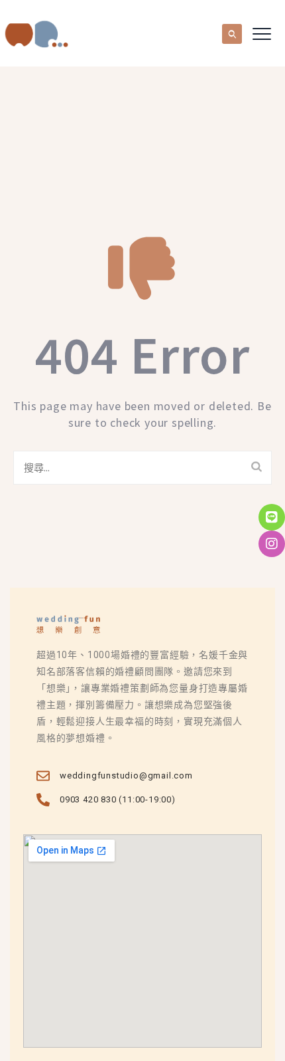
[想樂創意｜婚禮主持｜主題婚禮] (36, 33)
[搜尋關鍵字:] (142, 468)
